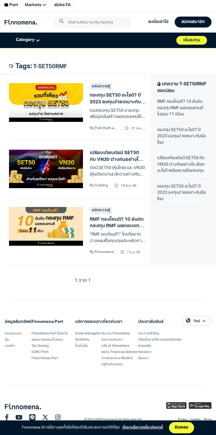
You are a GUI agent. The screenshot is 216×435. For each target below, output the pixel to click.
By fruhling (99, 185)
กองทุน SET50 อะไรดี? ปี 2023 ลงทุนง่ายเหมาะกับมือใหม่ (181, 136)
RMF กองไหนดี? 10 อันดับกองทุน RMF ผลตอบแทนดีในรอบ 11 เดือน (180, 108)
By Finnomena (102, 252)
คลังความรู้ (101, 86)
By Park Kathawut (104, 128)
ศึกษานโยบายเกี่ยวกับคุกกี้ (142, 427)
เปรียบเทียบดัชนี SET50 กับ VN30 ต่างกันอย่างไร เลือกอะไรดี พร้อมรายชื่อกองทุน (180, 164)
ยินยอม (181, 427)
